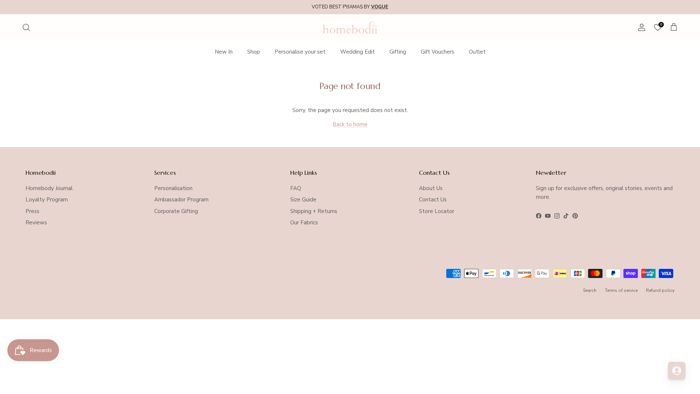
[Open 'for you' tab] (676, 370)
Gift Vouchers (437, 51)
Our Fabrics (304, 222)
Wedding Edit (357, 51)
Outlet (477, 51)
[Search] (26, 27)
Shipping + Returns (313, 211)
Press (32, 211)
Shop (253, 51)
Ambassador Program (181, 199)
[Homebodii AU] (350, 28)
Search (589, 290)
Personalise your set (300, 51)
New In (224, 51)
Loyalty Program (47, 199)
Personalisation (173, 188)
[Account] (640, 27)
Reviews (36, 222)
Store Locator (436, 211)
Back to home (350, 124)
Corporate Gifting (176, 211)
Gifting (397, 51)
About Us (431, 188)
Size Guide (303, 199)
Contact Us (433, 199)
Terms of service (621, 290)
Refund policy (660, 290)
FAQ (295, 188)
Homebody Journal (49, 188)
